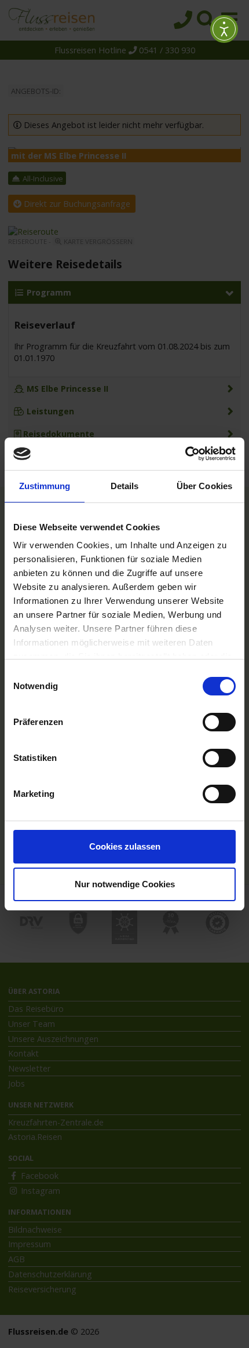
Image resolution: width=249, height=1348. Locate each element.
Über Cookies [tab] (204, 486)
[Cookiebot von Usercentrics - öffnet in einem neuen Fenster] (185, 453)
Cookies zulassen (124, 846)
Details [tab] (125, 486)
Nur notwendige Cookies (125, 884)
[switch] (219, 722)
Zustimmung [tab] (45, 486)
